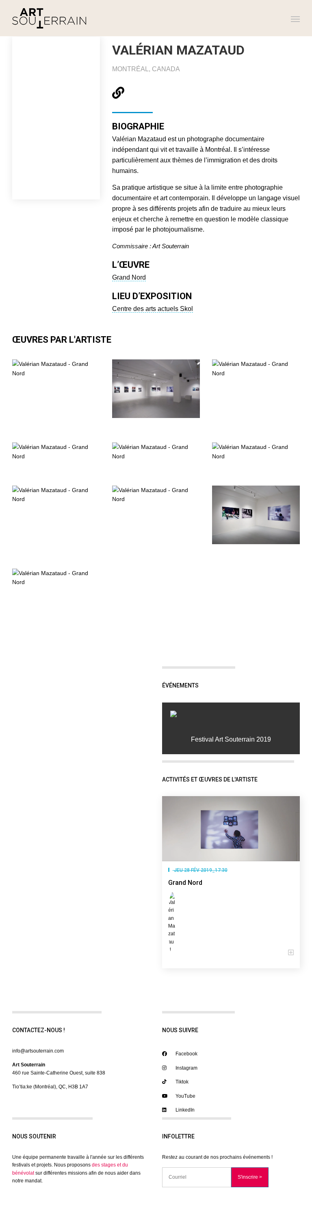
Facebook (185, 1054)
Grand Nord (129, 277)
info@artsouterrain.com (38, 1051)
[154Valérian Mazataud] (231, 714)
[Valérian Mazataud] (174, 923)
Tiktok (181, 1082)
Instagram (185, 1068)
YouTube (184, 1096)
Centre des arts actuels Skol (152, 308)
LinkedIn (184, 1110)
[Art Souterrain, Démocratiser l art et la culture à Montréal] (49, 18)
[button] (231, 952)
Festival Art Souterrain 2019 (231, 739)
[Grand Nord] (231, 828)
